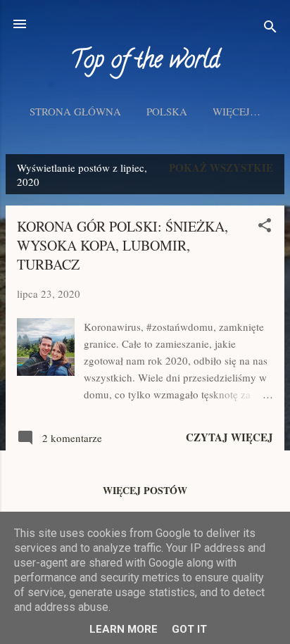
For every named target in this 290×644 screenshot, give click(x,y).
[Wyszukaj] (270, 28)
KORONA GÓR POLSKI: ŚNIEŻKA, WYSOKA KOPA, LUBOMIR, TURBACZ (122, 245)
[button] (264, 227)
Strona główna (75, 111)
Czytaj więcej (229, 437)
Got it (189, 629)
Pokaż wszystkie (221, 167)
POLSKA (166, 111)
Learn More (123, 629)
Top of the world (145, 62)
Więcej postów (145, 490)
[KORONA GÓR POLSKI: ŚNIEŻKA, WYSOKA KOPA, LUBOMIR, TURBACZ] (46, 372)
